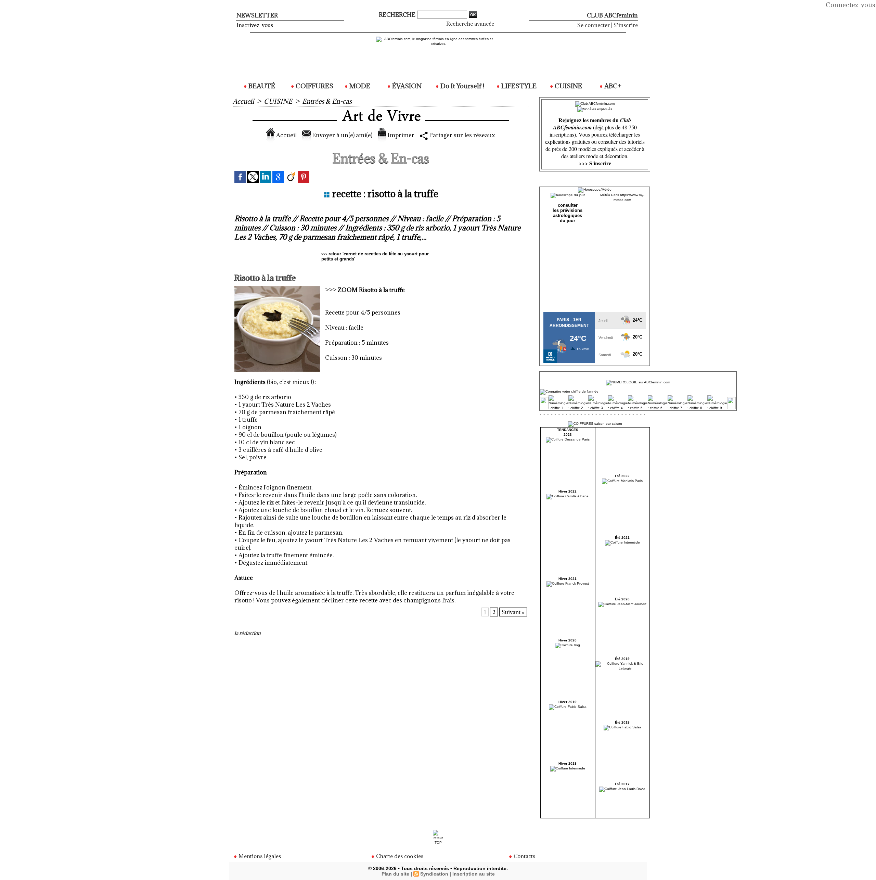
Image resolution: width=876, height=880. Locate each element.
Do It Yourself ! (461, 86)
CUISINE (567, 86)
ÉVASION (406, 86)
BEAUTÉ (261, 86)
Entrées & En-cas (327, 101)
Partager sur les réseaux (461, 135)
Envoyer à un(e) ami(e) (341, 135)
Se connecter (593, 25)
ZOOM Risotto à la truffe (371, 290)
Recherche (398, 14)
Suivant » (513, 612)
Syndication (434, 874)
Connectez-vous (850, 5)
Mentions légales (259, 856)
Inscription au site (473, 874)
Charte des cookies (399, 856)
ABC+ (612, 86)
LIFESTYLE (518, 86)
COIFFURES (313, 86)
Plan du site (395, 874)
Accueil (243, 101)
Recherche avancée (470, 23)
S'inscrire (626, 25)
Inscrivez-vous (254, 25)
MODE (359, 86)
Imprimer (400, 135)
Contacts (523, 856)
